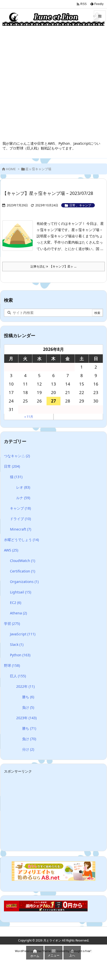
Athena (18, 613)
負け (28, 707)
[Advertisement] (53, 84)
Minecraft (20, 529)
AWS (11, 550)
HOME (11, 169)
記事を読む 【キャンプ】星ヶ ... (53, 266)
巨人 (18, 676)
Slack (16, 644)
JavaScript (22, 634)
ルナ (23, 497)
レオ (23, 487)
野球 (12, 665)
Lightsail (20, 592)
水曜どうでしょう (21, 539)
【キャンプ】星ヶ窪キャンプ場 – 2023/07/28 (47, 193)
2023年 (26, 717)
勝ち (28, 696)
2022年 (25, 686)
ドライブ (20, 518)
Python (20, 655)
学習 (12, 623)
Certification (22, 571)
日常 (72, 205)
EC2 (15, 602)
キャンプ (85, 205)
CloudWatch (22, 560)
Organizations (24, 581)
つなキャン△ (17, 455)
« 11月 (28, 416)
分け (28, 749)
